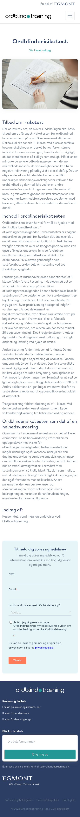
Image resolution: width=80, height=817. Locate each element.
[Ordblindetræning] (40, 690)
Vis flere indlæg (40, 50)
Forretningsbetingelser (19, 800)
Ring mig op (40, 754)
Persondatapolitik (48, 800)
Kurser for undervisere (15, 713)
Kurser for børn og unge (16, 719)
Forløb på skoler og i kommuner (21, 707)
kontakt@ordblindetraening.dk (50, 766)
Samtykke (69, 800)
